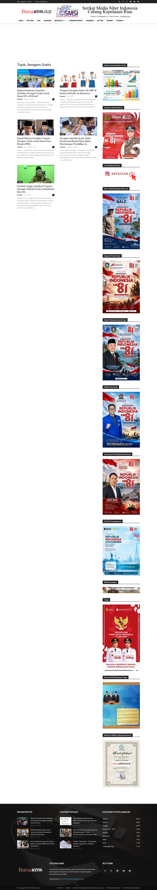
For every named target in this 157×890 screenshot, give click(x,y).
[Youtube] (138, 1)
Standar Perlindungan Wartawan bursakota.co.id (88, 888)
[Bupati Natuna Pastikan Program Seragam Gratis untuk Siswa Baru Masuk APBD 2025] (35, 126)
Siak (39, 20)
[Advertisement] (78, 40)
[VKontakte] (134, 1)
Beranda (20, 61)
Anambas (90, 20)
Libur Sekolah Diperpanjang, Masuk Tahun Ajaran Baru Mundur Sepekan (85, 820)
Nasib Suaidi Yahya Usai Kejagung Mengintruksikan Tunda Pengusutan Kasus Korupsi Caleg (85, 832)
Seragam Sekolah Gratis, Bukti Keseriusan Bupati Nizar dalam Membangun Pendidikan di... (75, 141)
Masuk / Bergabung (41, 1)
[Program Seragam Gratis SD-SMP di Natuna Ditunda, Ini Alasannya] (78, 78)
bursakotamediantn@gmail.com (72, 879)
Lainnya (119, 20)
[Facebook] (123, 1)
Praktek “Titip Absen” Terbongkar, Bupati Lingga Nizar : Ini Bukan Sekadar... (84, 843)
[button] (119, 1)
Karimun (47, 20)
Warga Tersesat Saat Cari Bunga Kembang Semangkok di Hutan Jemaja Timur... (41, 820)
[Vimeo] (130, 1)
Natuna (30, 20)
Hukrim (109, 20)
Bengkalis (59, 20)
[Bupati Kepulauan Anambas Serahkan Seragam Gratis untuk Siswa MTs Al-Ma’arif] (35, 78)
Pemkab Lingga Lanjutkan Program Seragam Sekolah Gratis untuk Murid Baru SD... (35, 189)
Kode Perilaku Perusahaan (131, 888)
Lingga (63, 134)
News (21, 20)
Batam (100, 20)
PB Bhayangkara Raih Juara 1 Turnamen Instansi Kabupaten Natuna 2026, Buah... (40, 832)
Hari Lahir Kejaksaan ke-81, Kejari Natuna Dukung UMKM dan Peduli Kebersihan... (42, 843)
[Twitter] (126, 1)
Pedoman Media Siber (113, 888)
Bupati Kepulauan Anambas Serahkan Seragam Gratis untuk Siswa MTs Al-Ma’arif (33, 93)
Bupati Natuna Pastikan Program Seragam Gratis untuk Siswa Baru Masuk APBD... (34, 141)
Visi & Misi (60, 888)
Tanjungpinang (76, 20)
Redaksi (20, 99)
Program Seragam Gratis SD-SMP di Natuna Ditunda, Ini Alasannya (78, 92)
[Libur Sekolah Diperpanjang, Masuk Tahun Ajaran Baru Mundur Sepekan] (65, 821)
